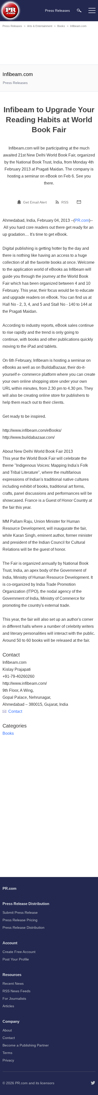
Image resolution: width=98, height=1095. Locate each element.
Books (61, 26)
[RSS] (58, 202)
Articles (8, 1006)
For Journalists (14, 998)
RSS (64, 202)
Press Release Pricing (20, 920)
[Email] (78, 202)
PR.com (82, 220)
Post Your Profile (16, 959)
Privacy (8, 1060)
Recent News (13, 984)
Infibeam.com (78, 26)
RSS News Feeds (16, 991)
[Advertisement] (49, 47)
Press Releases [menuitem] (57, 10)
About (7, 1030)
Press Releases (12, 26)
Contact (15, 711)
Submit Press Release (20, 912)
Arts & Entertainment (39, 26)
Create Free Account (19, 952)
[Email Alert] (20, 202)
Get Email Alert (35, 202)
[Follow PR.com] (92, 1083)
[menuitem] (79, 10)
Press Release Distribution (23, 928)
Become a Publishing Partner (26, 1045)
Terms (7, 1053)
